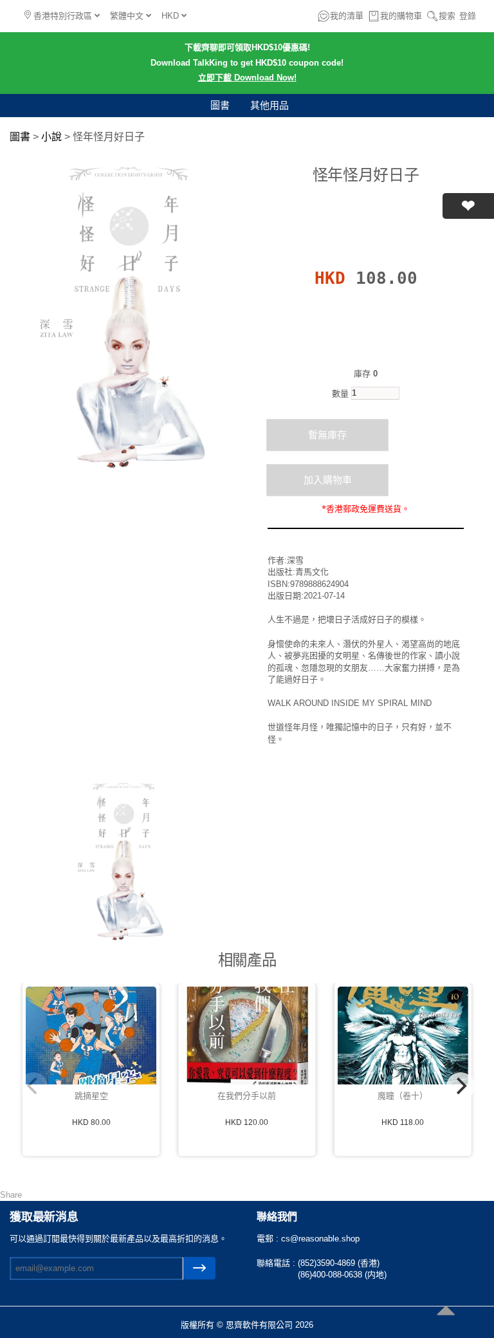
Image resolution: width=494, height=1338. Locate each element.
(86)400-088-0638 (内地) (342, 1274)
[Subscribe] (199, 1268)
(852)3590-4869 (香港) (339, 1263)
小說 (51, 136)
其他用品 (269, 105)
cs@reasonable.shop (320, 1238)
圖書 (220, 105)
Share (11, 1195)
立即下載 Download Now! (247, 77)
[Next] (460, 1086)
